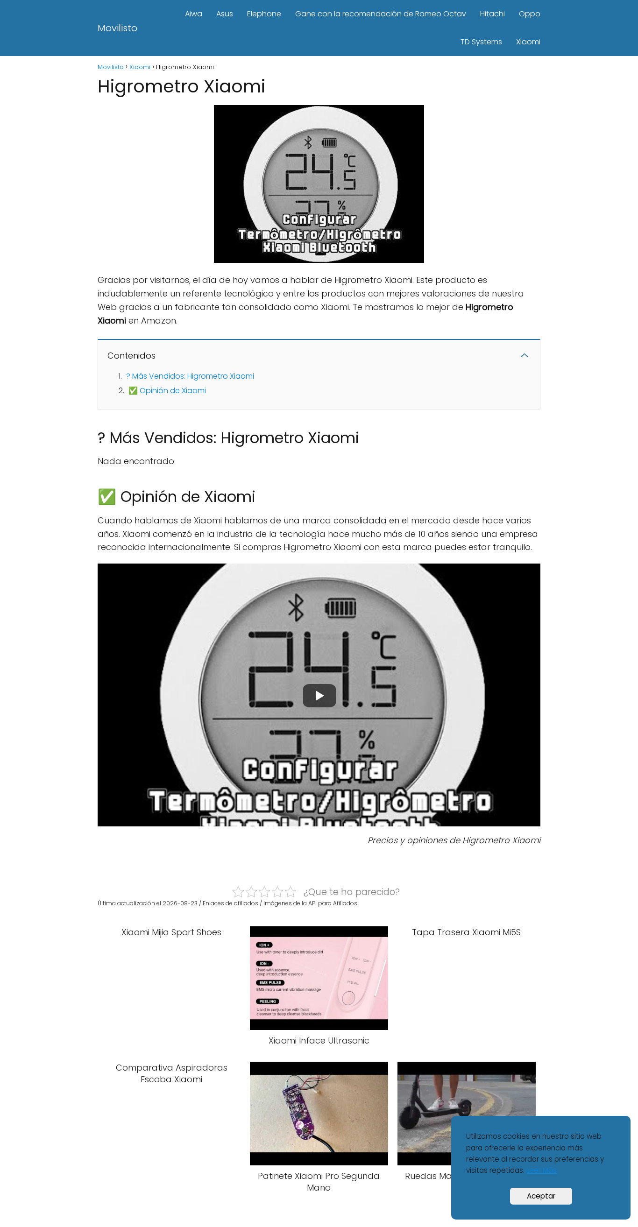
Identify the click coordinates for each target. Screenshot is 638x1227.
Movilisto (117, 28)
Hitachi (492, 13)
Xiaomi (528, 41)
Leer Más (541, 1170)
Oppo (529, 13)
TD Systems (481, 41)
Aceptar (541, 1196)
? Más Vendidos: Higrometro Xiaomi (190, 376)
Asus (224, 13)
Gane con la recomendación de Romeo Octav (380, 13)
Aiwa (193, 13)
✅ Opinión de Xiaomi (167, 390)
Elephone (264, 13)
